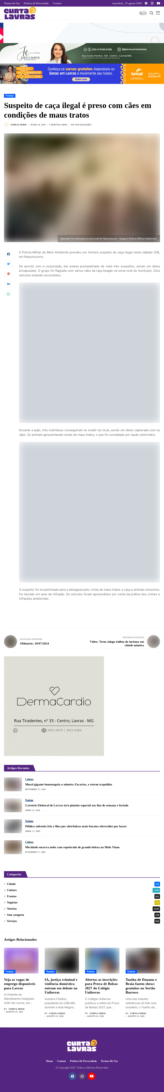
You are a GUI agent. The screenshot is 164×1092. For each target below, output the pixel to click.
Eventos (83, 896)
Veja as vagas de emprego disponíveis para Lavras (19, 984)
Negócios (83, 902)
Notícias (10, 95)
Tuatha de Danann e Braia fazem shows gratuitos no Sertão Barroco (141, 986)
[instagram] (152, 3)
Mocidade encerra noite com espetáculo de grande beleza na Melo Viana (72, 847)
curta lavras (19, 125)
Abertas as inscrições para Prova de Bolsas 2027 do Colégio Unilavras (101, 986)
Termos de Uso (109, 1061)
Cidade (83, 883)
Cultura (83, 890)
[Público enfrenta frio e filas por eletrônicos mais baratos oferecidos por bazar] (13, 826)
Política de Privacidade (83, 1061)
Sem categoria (83, 914)
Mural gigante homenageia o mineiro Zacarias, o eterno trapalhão (68, 784)
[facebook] (146, 3)
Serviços (83, 921)
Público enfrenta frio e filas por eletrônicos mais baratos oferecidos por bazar (76, 826)
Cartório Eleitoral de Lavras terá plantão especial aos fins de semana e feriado (76, 805)
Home (49, 1061)
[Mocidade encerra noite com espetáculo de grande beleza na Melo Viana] (13, 847)
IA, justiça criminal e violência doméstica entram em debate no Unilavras (61, 986)
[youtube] (158, 3)
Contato (61, 1061)
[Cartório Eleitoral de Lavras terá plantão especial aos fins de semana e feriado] (13, 805)
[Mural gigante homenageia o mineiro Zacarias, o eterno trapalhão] (13, 784)
